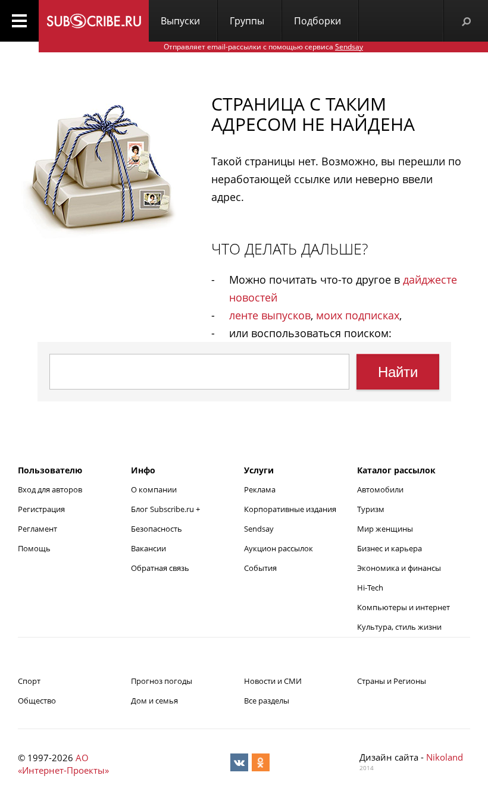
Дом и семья (154, 700)
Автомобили (380, 489)
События (260, 568)
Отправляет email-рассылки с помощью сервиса (263, 47)
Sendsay (259, 528)
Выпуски (180, 20)
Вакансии (148, 548)
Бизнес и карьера (389, 548)
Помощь (34, 548)
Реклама (260, 489)
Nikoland (444, 757)
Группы (247, 20)
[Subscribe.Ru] (94, 21)
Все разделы (266, 700)
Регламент (37, 528)
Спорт (29, 681)
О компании (154, 489)
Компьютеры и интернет (403, 607)
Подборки (317, 20)
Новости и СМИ (273, 681)
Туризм (370, 509)
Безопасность (156, 528)
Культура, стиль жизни (399, 626)
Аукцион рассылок (278, 548)
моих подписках (357, 315)
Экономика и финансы (399, 568)
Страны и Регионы (391, 681)
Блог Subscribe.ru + (166, 509)
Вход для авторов (50, 489)
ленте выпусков (270, 315)
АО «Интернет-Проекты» (63, 764)
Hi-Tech (370, 587)
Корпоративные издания (290, 509)
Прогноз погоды (161, 681)
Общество (37, 700)
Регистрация (41, 509)
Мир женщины (385, 528)
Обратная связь (160, 568)
